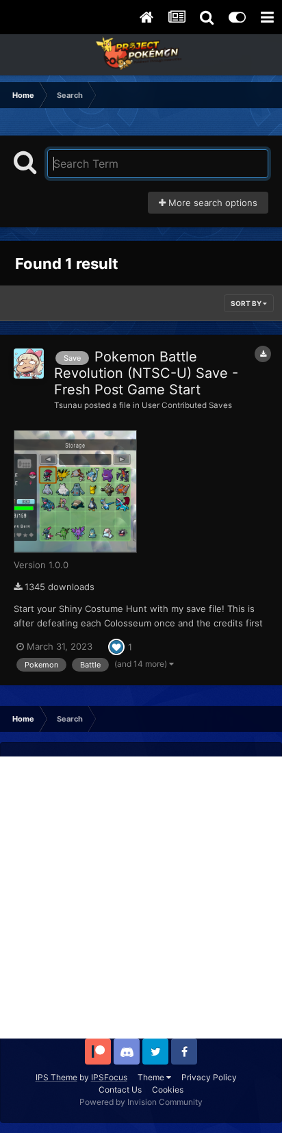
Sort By (247, 303)
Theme (152, 1077)
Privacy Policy (209, 1077)
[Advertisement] (141, 897)
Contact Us (120, 1089)
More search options (211, 202)
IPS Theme (56, 1077)
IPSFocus (109, 1077)
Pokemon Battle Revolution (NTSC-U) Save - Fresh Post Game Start (146, 373)
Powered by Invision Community (141, 1102)
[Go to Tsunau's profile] (29, 363)
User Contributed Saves (187, 405)
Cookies (167, 1089)
